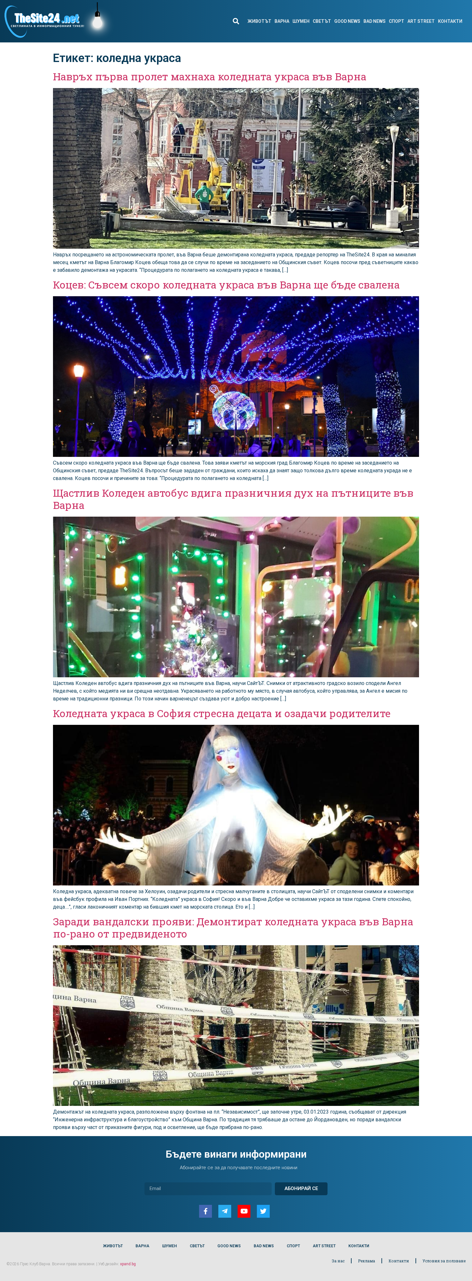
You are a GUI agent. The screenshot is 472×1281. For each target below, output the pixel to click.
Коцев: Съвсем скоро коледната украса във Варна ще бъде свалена (226, 284)
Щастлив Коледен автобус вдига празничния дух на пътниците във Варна (233, 499)
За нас (338, 1260)
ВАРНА (282, 21)
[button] (236, 21)
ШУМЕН (301, 21)
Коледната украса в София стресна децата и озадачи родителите (221, 713)
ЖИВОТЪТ (259, 21)
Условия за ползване (444, 1260)
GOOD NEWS (347, 21)
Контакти (399, 1260)
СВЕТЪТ (322, 21)
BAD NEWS (374, 21)
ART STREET (421, 21)
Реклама (366, 1260)
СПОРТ (396, 21)
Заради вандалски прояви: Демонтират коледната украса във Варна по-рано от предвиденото (233, 927)
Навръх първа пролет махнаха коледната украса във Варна (209, 76)
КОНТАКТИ (450, 21)
